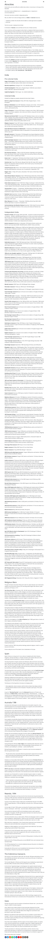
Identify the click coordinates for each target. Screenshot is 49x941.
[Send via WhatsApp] (12, 937)
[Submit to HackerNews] (21, 937)
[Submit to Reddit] (10, 937)
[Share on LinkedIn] (16, 937)
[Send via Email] (23, 937)
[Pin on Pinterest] (19, 937)
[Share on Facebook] (6, 937)
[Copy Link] (27, 937)
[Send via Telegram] (14, 937)
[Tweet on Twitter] (8, 937)
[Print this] (25, 937)
